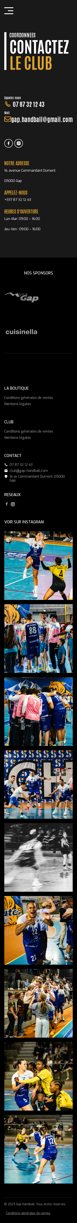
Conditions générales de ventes (28, 397)
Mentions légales (17, 404)
